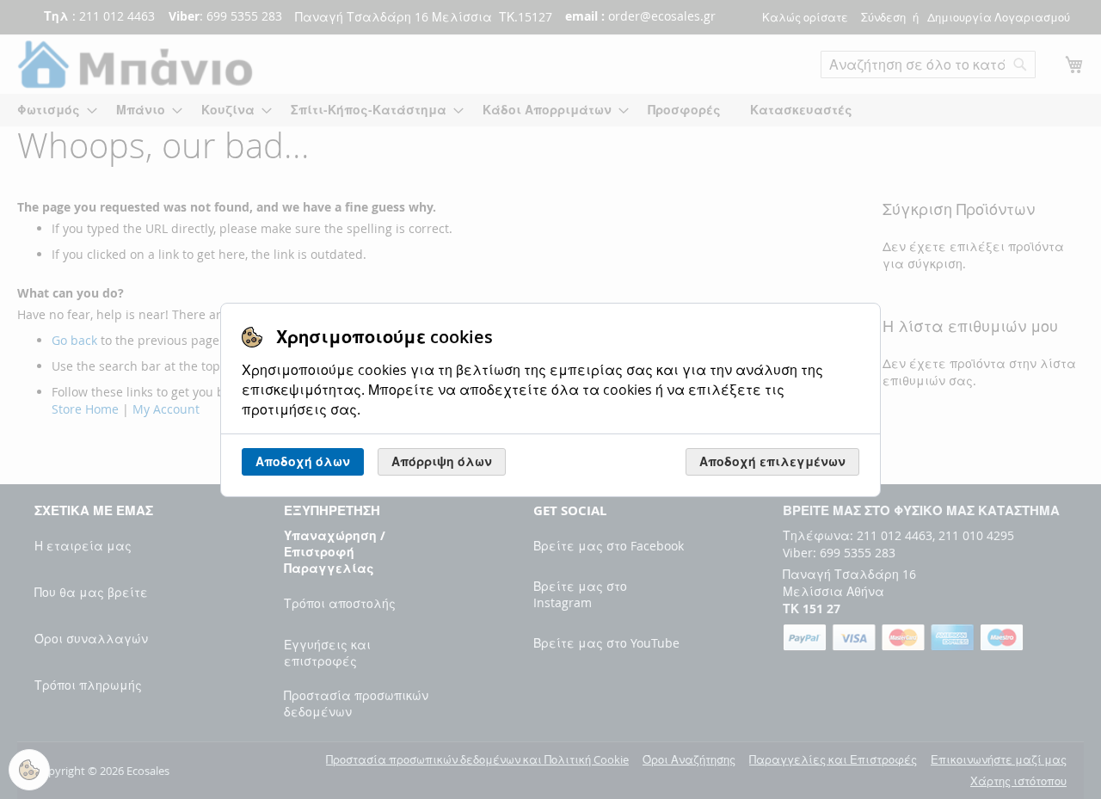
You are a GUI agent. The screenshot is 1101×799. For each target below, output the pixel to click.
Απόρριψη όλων (441, 461)
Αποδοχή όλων (302, 461)
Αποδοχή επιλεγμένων (772, 461)
